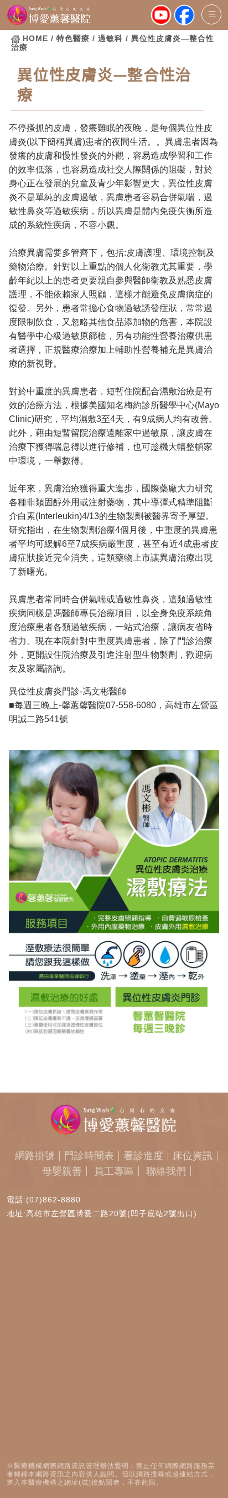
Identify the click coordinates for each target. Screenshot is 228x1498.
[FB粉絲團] (184, 15)
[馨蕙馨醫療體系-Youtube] (161, 15)
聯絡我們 (166, 1171)
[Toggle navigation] (211, 14)
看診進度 (143, 1156)
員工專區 (114, 1171)
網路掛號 (35, 1156)
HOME (35, 38)
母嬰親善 (62, 1171)
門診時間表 (89, 1156)
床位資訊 (193, 1156)
